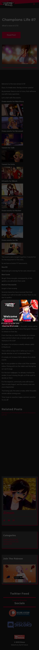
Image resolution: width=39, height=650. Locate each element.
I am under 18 (7, 334)
